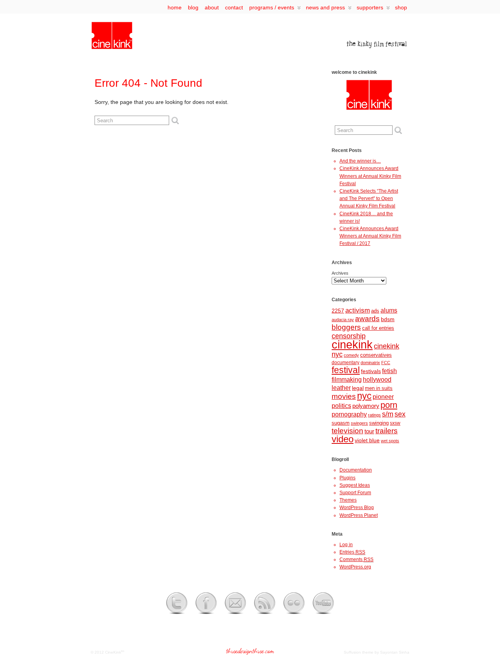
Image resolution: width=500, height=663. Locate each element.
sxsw (395, 423)
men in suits (379, 388)
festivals (371, 371)
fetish (389, 371)
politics (341, 405)
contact (234, 7)
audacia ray (343, 319)
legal (358, 388)
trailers (386, 431)
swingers (359, 423)
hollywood (377, 379)
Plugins (347, 478)
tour (369, 431)
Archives (340, 273)
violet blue (367, 440)
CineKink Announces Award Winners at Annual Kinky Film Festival (370, 176)
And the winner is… (360, 161)
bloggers (346, 327)
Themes (348, 500)
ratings (374, 415)
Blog (193, 7)
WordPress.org (355, 567)
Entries (352, 552)
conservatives (376, 355)
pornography (349, 414)
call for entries (378, 328)
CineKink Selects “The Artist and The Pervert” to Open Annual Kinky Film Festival (368, 198)
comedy (351, 355)
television (347, 431)
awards (367, 319)
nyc (364, 396)
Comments (356, 559)
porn (388, 405)
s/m (387, 414)
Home (175, 7)
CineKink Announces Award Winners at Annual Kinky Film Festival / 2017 (370, 236)
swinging (379, 423)
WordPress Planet (358, 515)
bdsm (388, 319)
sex (400, 414)
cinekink (352, 344)
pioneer (383, 396)
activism (357, 310)
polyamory (365, 406)
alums (388, 310)
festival (346, 370)
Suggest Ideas (354, 485)
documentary (345, 362)
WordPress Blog (356, 507)
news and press (325, 7)
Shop (401, 7)
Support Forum (355, 492)
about (212, 7)
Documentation (355, 470)
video (343, 439)
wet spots (390, 440)
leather (341, 387)
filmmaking (347, 379)
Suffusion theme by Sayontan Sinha (376, 652)
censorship (349, 336)
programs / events (271, 7)
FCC (385, 362)
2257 (338, 310)
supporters (370, 7)
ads (375, 311)
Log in (346, 544)
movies (344, 396)
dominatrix (370, 362)
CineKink (113, 652)
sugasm (341, 423)
